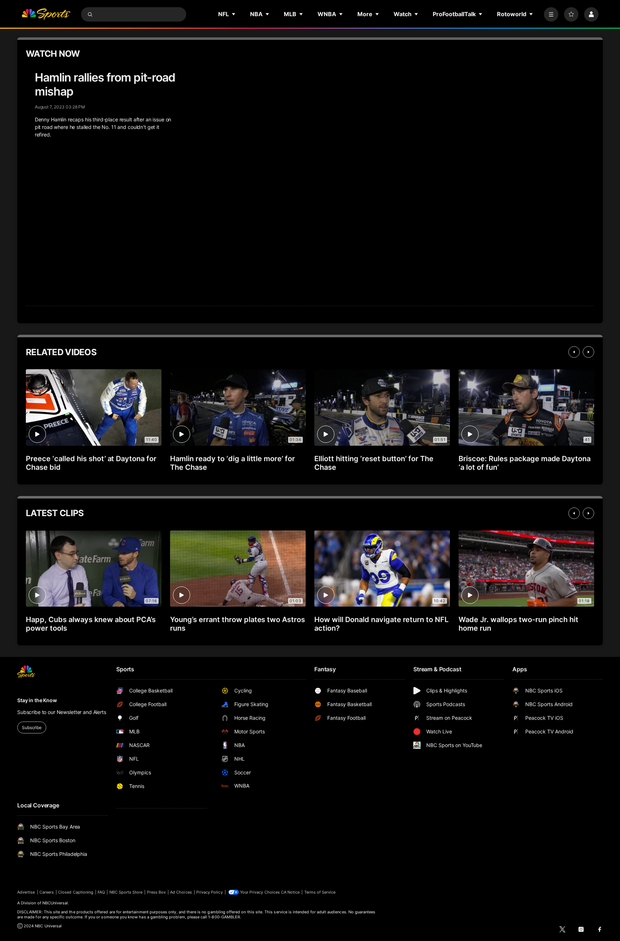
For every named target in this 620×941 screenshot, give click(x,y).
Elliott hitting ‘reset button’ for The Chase (373, 463)
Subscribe (32, 727)
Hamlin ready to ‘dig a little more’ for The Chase (232, 463)
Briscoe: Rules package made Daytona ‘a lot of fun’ (525, 463)
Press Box (156, 892)
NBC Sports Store (126, 892)
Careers (46, 892)
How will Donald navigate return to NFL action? (381, 623)
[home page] (46, 14)
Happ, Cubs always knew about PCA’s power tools (91, 623)
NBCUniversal (55, 902)
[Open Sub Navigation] (234, 14)
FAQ (101, 892)
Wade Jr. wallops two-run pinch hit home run (518, 623)
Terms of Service (320, 892)
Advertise (26, 892)
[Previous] (574, 352)
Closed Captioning (75, 892)
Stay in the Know (37, 700)
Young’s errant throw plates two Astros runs (237, 623)
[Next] (588, 352)
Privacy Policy (209, 892)
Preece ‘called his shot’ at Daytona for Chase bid (91, 463)
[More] (551, 14)
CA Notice (290, 892)
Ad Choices (181, 892)
